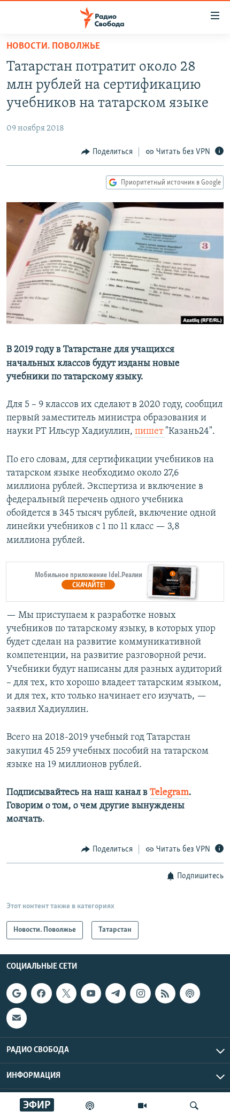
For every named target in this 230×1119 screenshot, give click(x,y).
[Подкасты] (190, 993)
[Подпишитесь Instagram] (140, 993)
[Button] (107, 152)
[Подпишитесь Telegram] (115, 993)
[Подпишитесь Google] (16, 993)
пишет (150, 431)
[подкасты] (90, 1105)
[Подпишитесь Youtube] (91, 993)
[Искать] (194, 1105)
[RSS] (165, 993)
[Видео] (142, 1105)
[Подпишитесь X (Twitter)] (66, 993)
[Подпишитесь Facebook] (41, 993)
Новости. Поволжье (53, 46)
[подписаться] (16, 1018)
